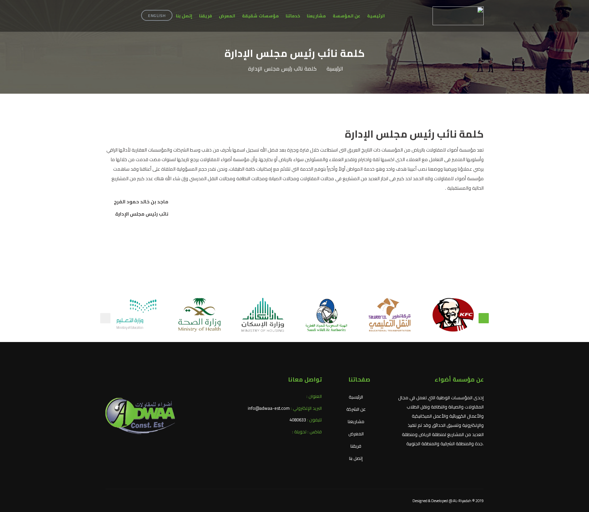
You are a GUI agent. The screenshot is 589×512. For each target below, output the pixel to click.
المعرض (227, 16)
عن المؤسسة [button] (347, 16)
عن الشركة (356, 409)
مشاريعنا (316, 16)
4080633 (297, 420)
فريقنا (205, 16)
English (157, 15)
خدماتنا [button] (293, 16)
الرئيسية (376, 16)
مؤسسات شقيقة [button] (260, 16)
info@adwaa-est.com (269, 408)
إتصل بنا (184, 16)
